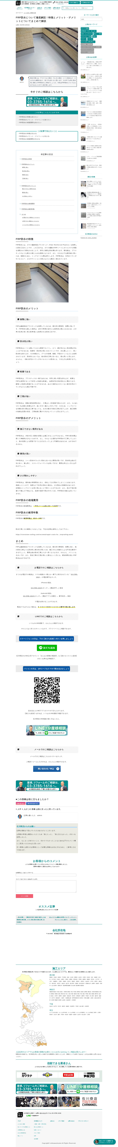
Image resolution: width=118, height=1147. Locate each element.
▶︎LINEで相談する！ (74, 2)
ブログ (20, 8)
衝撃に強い (25, 167)
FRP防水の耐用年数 (28, 209)
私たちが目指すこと (38, 1127)
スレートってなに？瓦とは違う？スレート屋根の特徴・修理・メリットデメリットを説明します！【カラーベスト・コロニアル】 (91, 90)
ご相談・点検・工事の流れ (40, 1124)
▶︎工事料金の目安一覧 (86, 2)
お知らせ (39, 8)
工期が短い (25, 178)
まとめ (24, 214)
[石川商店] (18, 3)
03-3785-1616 (36, 588)
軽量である (25, 174)
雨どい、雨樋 (97, 33)
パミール (90, 39)
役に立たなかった (33, 803)
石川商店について (29, 8)
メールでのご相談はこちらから (31, 224)
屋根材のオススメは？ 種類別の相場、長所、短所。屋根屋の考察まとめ (94, 103)
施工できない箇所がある (29, 188)
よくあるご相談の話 (30, 12)
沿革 (35, 1135)
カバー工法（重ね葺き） (88, 41)
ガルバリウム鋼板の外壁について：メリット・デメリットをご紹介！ (63, 918)
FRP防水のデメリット (29, 186)
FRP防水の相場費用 (28, 203)
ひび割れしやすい (27, 196)
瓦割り (94, 36)
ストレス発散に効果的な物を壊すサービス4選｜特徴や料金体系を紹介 (94, 147)
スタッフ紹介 (37, 1133)
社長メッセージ (37, 1130)
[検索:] (91, 19)
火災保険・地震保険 (86, 44)
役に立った (21, 803)
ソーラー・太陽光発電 (87, 52)
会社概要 (36, 1138)
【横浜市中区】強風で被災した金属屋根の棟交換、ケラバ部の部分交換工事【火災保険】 (31, 920)
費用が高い (25, 192)
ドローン (83, 39)
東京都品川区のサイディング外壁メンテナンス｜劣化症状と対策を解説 (94, 225)
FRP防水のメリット (28, 164)
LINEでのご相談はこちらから (30, 221)
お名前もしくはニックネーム (24, 872)
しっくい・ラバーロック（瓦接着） (91, 47)
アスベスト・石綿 (86, 36)
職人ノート (20, 1135)
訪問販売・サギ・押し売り (88, 31)
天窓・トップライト (86, 33)
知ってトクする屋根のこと (24, 1127)
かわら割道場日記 (22, 1133)
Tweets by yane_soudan (89, 237)
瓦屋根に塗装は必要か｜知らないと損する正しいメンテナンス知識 (94, 205)
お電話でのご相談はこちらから (31, 217)
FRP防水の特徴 (27, 159)
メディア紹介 (47, 8)
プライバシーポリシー (83, 1121)
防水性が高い (26, 171)
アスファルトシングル (87, 49)
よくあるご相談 (21, 1124)
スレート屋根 (85, 28)
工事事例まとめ (21, 1130)
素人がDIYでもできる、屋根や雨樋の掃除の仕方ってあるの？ (94, 167)
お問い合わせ (56, 8)
